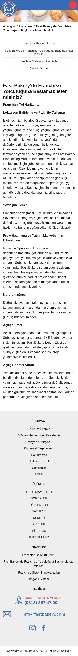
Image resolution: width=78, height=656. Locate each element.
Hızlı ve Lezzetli (39, 461)
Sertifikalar (39, 467)
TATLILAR (39, 511)
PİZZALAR (39, 531)
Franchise (25, 26)
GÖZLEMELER (39, 505)
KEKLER (39, 518)
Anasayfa (9, 26)
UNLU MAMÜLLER (39, 492)
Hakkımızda (39, 455)
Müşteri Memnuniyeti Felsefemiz (39, 435)
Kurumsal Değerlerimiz (39, 448)
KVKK (39, 474)
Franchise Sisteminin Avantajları (39, 61)
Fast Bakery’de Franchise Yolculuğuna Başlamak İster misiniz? (39, 52)
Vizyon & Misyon (39, 442)
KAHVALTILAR (39, 537)
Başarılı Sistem (39, 68)
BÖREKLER (39, 498)
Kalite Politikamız (39, 429)
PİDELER (39, 524)
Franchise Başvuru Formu (39, 43)
